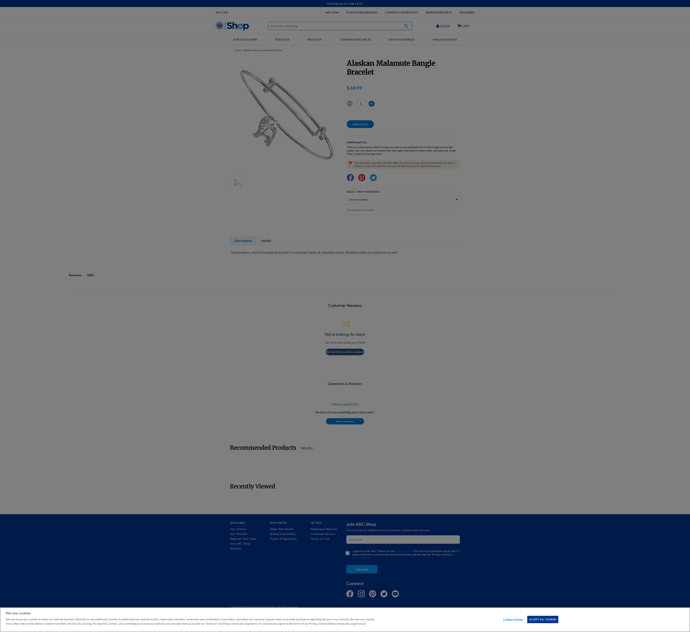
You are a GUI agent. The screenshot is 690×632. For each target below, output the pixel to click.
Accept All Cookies (542, 619)
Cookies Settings (513, 619)
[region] (345, 619)
